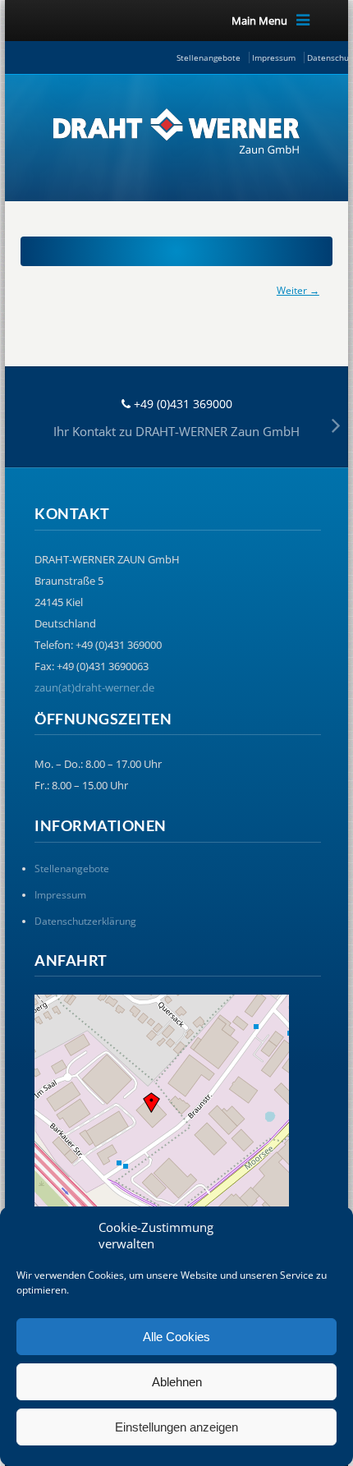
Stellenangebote (208, 57)
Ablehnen (177, 1382)
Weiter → (298, 290)
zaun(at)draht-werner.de (94, 687)
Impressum (274, 57)
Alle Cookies (176, 1337)
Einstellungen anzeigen (176, 1427)
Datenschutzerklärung (85, 921)
